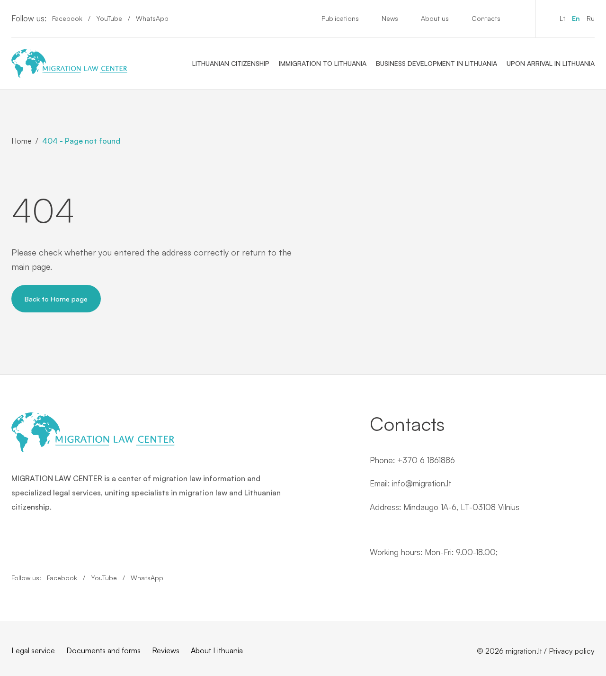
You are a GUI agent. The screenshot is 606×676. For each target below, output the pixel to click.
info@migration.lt (421, 483)
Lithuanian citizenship (230, 63)
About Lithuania (217, 650)
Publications (340, 18)
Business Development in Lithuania (436, 63)
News (390, 18)
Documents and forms (103, 650)
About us (435, 18)
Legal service (33, 650)
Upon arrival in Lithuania (551, 63)
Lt (562, 18)
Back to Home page (56, 298)
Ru (591, 18)
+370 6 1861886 (426, 460)
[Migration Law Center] (69, 63)
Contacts (486, 18)
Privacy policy (572, 651)
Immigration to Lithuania (322, 63)
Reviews (165, 650)
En (576, 18)
